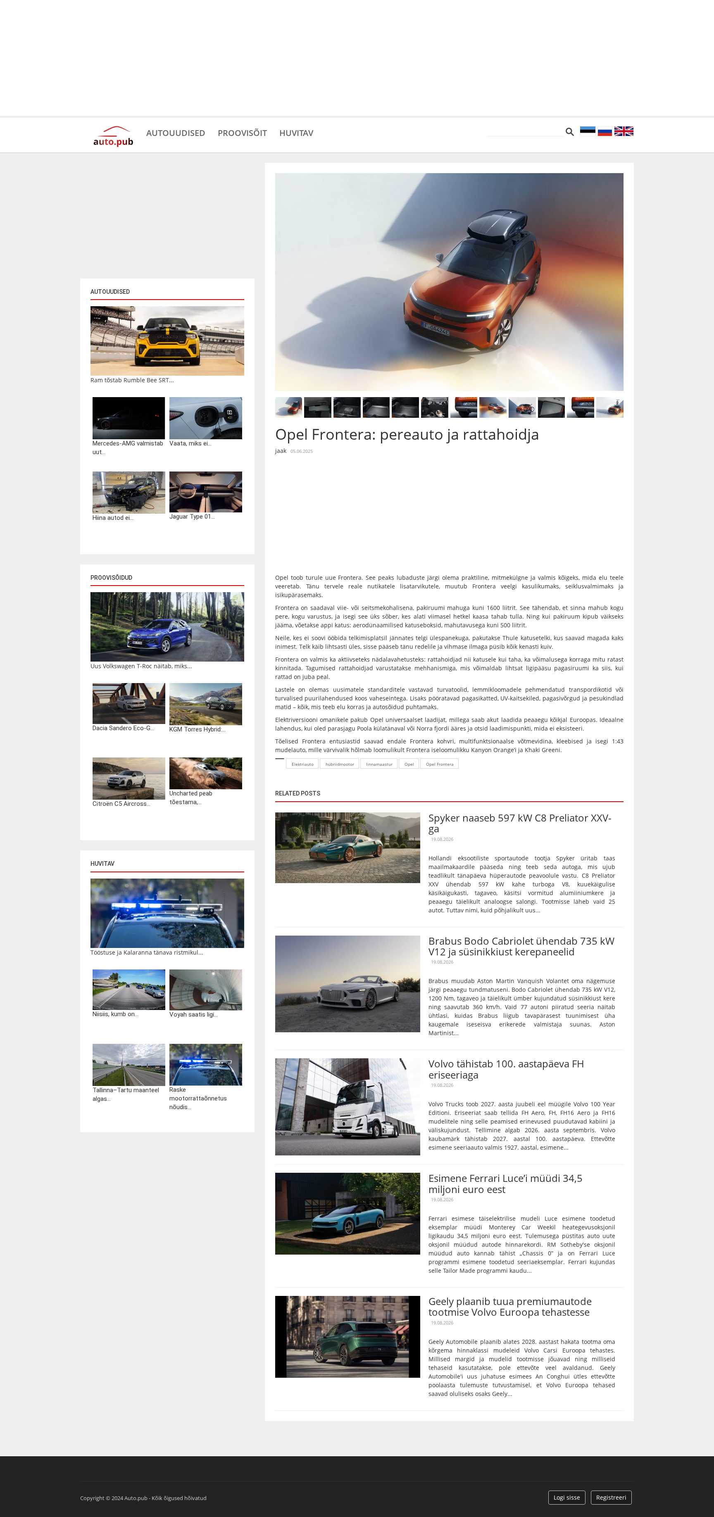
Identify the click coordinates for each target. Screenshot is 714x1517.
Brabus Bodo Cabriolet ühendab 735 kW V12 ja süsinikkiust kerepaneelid (521, 946)
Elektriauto (303, 764)
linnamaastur (379, 764)
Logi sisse (567, 1497)
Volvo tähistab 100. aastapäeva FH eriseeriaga (506, 1069)
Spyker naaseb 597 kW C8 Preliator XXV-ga (520, 823)
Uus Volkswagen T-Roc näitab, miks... (141, 666)
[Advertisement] (357, 58)
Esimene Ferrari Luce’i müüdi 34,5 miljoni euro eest (505, 1183)
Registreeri (611, 1497)
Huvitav (296, 132)
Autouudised (175, 132)
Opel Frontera (440, 764)
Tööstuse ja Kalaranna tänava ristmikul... (146, 952)
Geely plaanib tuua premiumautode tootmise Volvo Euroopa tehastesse (510, 1306)
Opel (409, 764)
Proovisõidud (111, 577)
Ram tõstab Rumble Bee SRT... (132, 380)
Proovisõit (242, 132)
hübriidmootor (340, 764)
